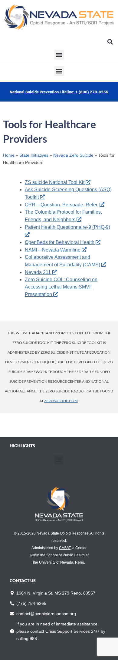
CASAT (64, 548)
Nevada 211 (38, 272)
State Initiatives (33, 155)
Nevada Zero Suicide (73, 155)
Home (9, 155)
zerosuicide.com (61, 400)
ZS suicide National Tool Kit (54, 182)
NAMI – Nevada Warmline (52, 249)
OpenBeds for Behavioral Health (59, 242)
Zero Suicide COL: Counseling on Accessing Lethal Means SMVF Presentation (61, 287)
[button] (110, 42)
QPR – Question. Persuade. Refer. (61, 204)
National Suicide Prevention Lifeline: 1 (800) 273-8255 (59, 92)
